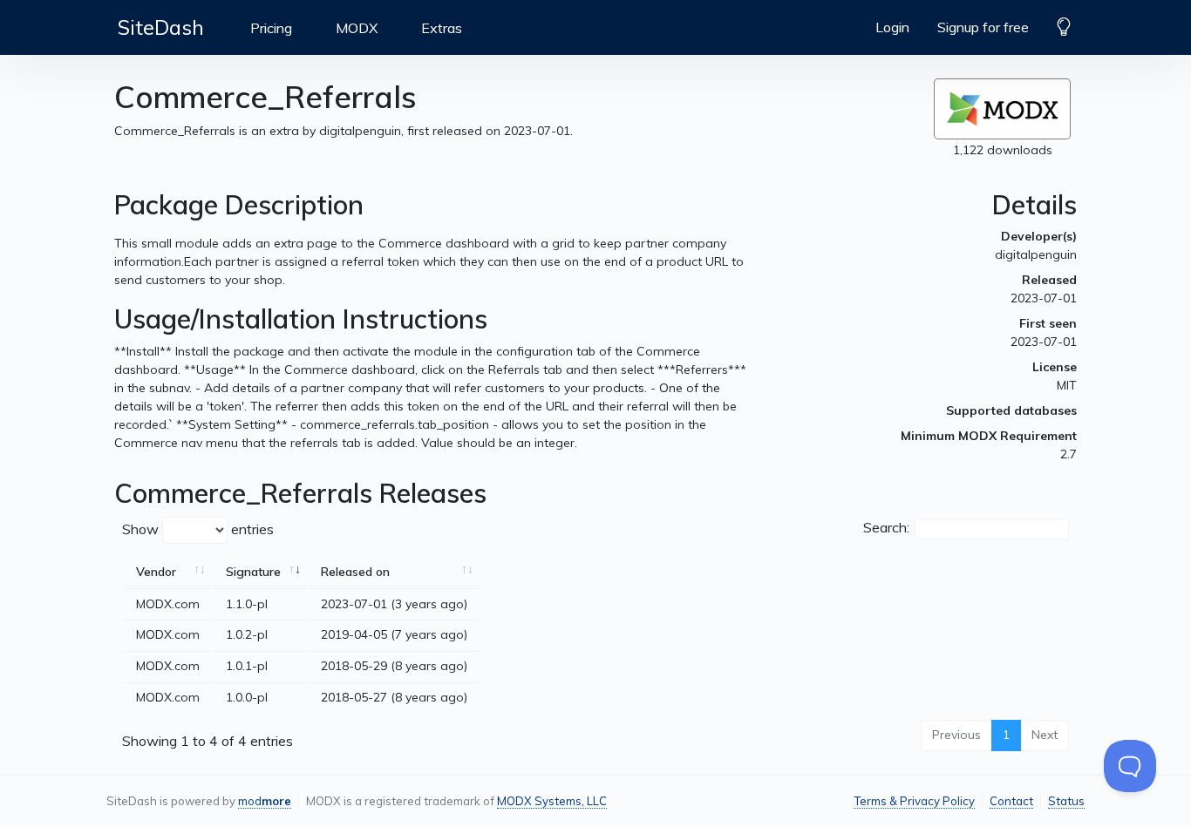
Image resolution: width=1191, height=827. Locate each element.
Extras (441, 28)
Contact (1011, 801)
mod (264, 801)
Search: (886, 527)
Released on (355, 572)
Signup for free (983, 27)
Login (892, 27)
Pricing (271, 28)
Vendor (156, 572)
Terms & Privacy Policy (914, 801)
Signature (253, 572)
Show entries (198, 529)
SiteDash (161, 27)
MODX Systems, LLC (552, 801)
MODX (357, 28)
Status (1066, 801)
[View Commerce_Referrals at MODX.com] (1002, 108)
